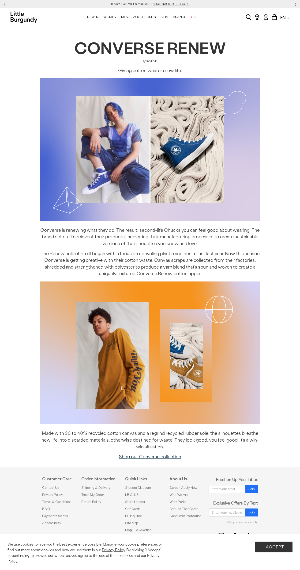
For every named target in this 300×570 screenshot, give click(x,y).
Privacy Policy (52, 495)
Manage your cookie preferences (130, 544)
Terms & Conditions (56, 502)
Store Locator (135, 502)
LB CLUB (132, 495)
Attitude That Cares (183, 509)
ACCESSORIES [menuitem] (144, 17)
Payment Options (55, 516)
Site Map (131, 523)
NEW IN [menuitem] (92, 17)
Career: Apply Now (183, 488)
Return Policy (91, 502)
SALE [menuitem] (195, 17)
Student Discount (138, 488)
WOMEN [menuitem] (109, 17)
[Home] (25, 17)
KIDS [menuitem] (164, 17)
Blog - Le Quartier (138, 530)
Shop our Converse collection (150, 456)
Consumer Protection (185, 516)
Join (251, 489)
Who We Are (178, 495)
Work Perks (177, 502)
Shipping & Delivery (96, 488)
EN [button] (283, 17)
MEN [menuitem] (124, 17)
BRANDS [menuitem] (179, 17)
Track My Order (92, 495)
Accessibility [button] (51, 523)
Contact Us (50, 488)
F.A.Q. (46, 509)
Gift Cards (132, 509)
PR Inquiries (133, 516)
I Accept (273, 546)
